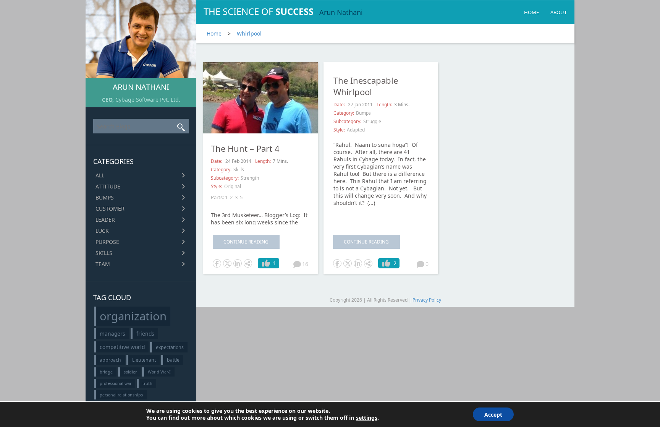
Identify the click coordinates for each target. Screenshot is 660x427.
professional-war (115, 383)
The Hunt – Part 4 (245, 148)
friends (145, 333)
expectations (170, 347)
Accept (493, 414)
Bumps (104, 197)
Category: (221, 169)
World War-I (159, 372)
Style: (216, 186)
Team (102, 264)
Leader (105, 219)
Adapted (356, 130)
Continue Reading (246, 242)
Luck (102, 230)
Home (531, 12)
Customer (110, 208)
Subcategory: (225, 178)
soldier (130, 372)
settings (366, 417)
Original (232, 186)
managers (112, 333)
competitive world (122, 347)
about (558, 12)
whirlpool (249, 33)
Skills (103, 253)
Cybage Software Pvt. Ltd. (147, 99)
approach (110, 360)
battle (173, 360)
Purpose (107, 241)
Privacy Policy (426, 300)
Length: (263, 161)
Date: (217, 161)
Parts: (217, 197)
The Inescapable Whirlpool (365, 86)
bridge (106, 372)
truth (147, 383)
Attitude (107, 186)
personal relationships (121, 395)
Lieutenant (144, 360)
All (99, 175)
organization (133, 316)
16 (305, 264)
